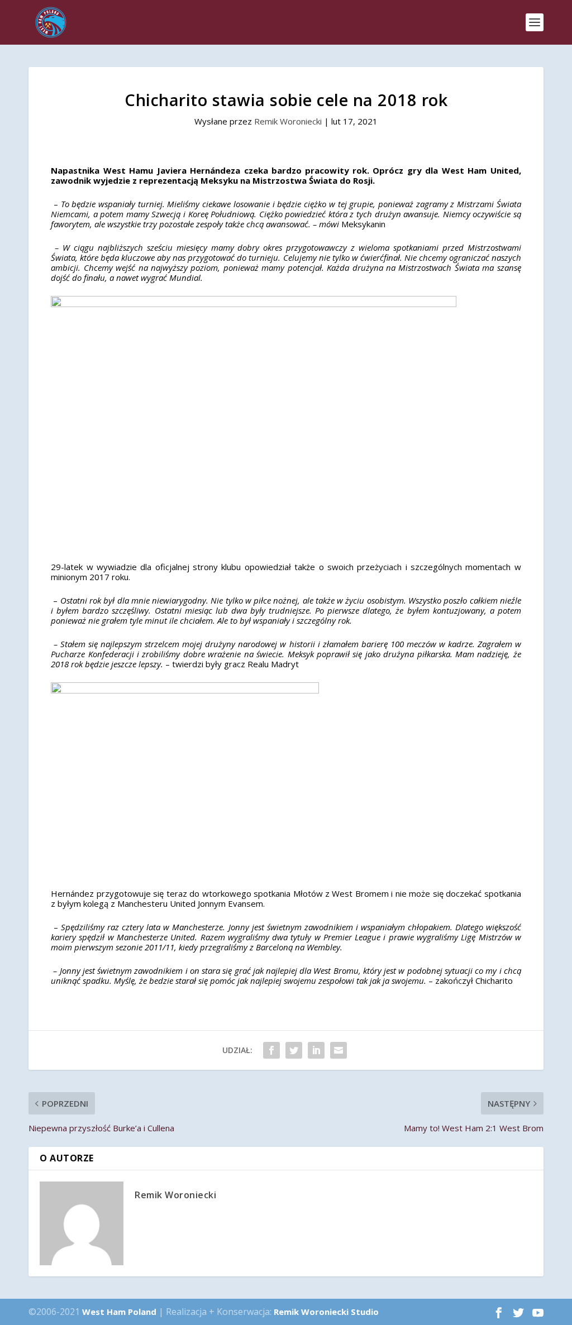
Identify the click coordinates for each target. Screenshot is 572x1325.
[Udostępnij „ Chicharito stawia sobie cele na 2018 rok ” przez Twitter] (294, 1050)
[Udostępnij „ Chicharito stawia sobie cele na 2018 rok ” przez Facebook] (271, 1050)
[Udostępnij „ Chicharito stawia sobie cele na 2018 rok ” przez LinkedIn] (316, 1050)
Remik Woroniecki (288, 121)
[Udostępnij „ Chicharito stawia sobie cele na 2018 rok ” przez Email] (338, 1050)
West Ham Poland (119, 1311)
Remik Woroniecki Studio (326, 1311)
